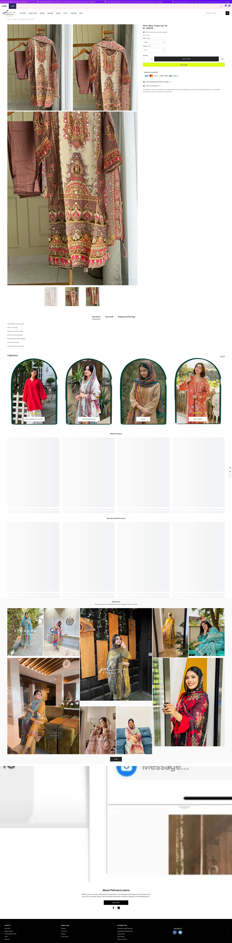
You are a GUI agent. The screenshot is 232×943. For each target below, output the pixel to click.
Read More (116, 902)
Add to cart (186, 59)
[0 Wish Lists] (225, 6)
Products (15, 19)
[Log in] (221, 6)
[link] (33, 509)
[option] (51, 296)
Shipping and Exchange (126, 317)
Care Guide (109, 317)
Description (96, 317)
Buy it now (183, 65)
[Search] (217, 13)
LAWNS (4, 6)
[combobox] (215, 13)
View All (222, 356)
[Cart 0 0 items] (228, 6)
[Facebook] (113, 908)
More (116, 759)
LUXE (12, 6)
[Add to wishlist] (222, 59)
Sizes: (146, 38)
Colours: (147, 46)
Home (9, 19)
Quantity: (145, 55)
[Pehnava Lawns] (34, 391)
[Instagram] (119, 908)
